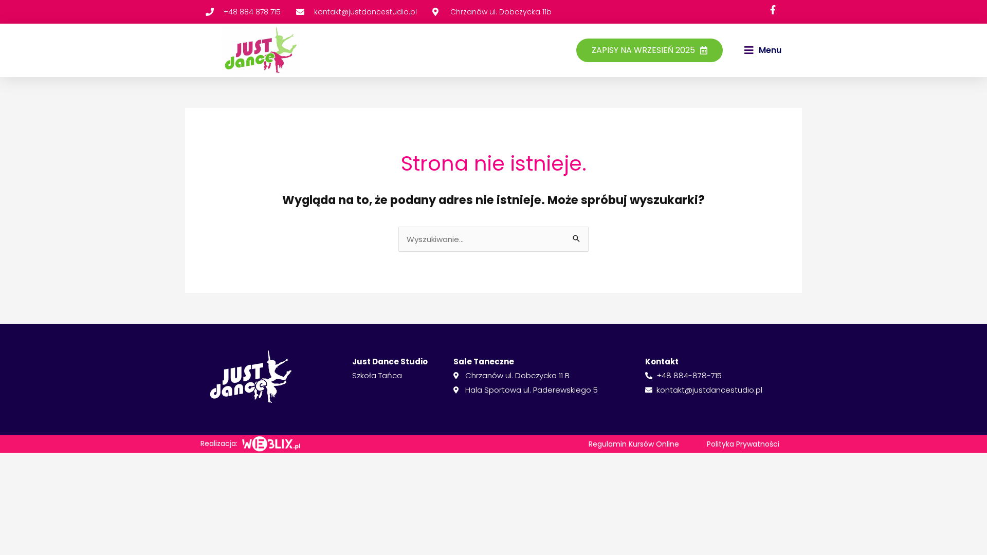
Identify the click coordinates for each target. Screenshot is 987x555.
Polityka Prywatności (743, 444)
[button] (762, 50)
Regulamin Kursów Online (634, 444)
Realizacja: (218, 443)
